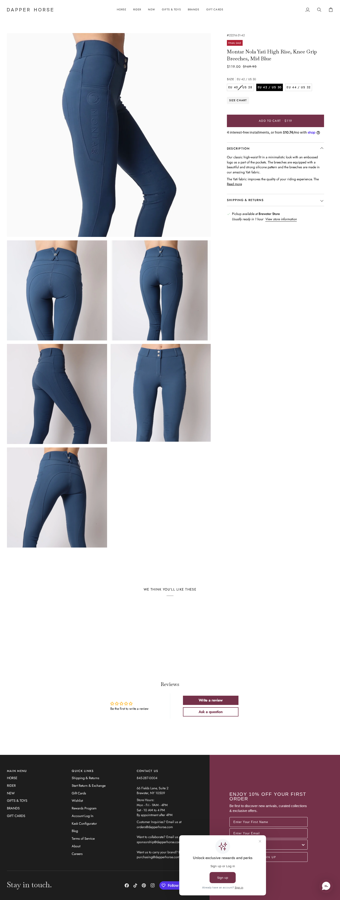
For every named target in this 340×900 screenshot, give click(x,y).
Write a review (211, 700)
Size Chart (238, 100)
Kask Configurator (84, 823)
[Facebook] (127, 885)
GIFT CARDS (16, 815)
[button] (121, 9)
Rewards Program (84, 808)
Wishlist (77, 800)
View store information (281, 219)
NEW (11, 793)
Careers (77, 853)
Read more (234, 184)
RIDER (11, 785)
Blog (75, 830)
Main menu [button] (17, 771)
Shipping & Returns (85, 777)
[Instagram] (153, 885)
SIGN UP (268, 857)
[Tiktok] (135, 885)
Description (238, 148)
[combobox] (267, 844)
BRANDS (13, 808)
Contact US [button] (147, 771)
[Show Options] (303, 844)
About (76, 846)
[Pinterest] (144, 885)
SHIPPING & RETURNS (245, 200)
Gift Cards (79, 793)
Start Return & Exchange (88, 785)
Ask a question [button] (211, 711)
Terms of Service (83, 838)
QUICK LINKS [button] (83, 771)
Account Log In (82, 815)
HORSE (12, 777)
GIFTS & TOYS (17, 800)
